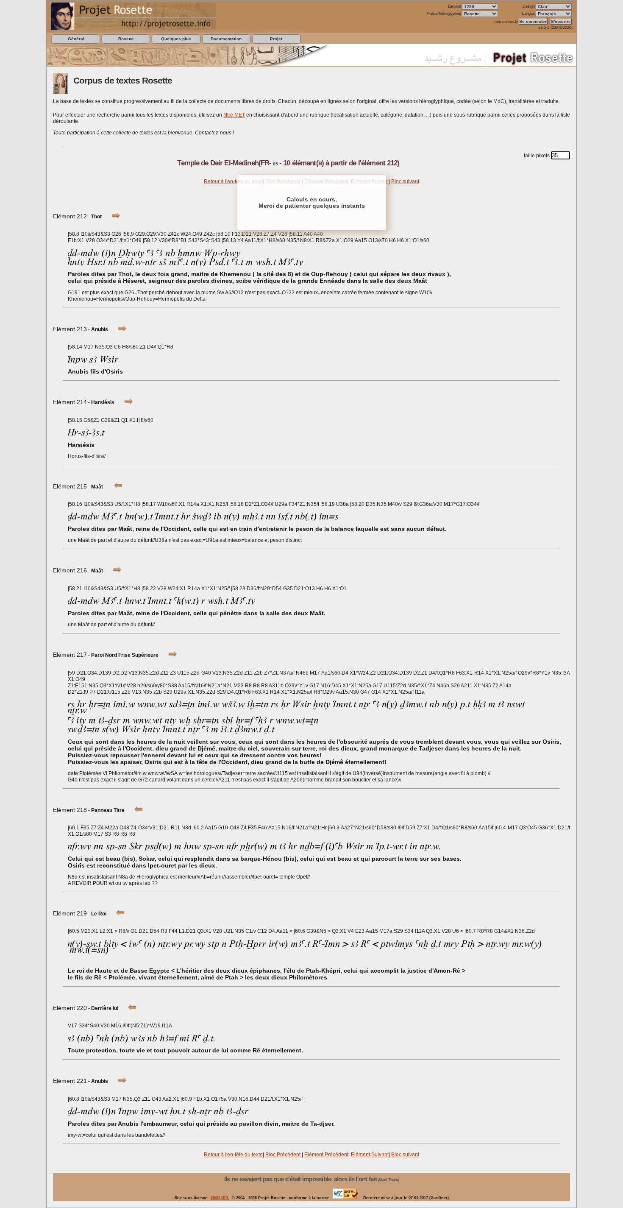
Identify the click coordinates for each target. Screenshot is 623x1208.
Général (76, 38)
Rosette (126, 38)
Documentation (226, 38)
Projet (276, 38)
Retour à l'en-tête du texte (233, 181)
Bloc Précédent (282, 1154)
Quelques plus (176, 38)
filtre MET (234, 114)
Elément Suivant (370, 1154)
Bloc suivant (405, 181)
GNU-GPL (220, 1198)
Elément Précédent (326, 1154)
